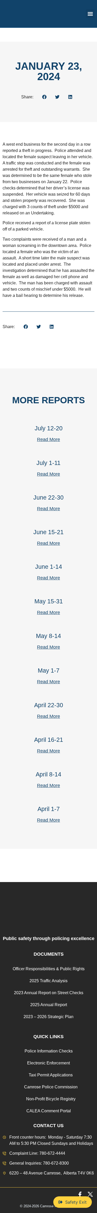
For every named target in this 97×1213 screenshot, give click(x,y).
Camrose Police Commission (51, 1087)
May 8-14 (48, 636)
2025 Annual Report (48, 1005)
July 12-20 (49, 428)
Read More (48, 439)
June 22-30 (48, 497)
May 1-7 (48, 670)
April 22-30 (48, 705)
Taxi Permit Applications (51, 1075)
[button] (90, 13)
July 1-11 (48, 462)
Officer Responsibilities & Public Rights (49, 969)
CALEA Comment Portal (48, 1111)
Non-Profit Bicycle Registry (51, 1099)
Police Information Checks (49, 1051)
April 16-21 (48, 739)
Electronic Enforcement (48, 1063)
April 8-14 (48, 774)
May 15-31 (48, 601)
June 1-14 (48, 566)
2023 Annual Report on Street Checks (48, 993)
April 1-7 (49, 809)
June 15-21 (48, 532)
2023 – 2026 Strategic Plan (48, 1016)
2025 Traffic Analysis (48, 981)
